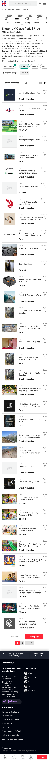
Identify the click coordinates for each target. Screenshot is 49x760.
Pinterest (31, 682)
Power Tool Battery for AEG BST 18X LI (30, 281)
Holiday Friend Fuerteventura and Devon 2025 (29, 452)
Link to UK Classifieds (10, 735)
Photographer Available (28, 186)
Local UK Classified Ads (11, 720)
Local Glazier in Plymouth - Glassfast (30, 374)
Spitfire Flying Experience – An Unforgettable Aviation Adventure (30, 125)
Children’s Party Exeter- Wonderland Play (29, 498)
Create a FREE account (38, 654)
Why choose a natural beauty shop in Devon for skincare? (31, 218)
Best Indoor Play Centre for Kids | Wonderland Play (30, 545)
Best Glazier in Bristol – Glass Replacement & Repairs (28, 358)
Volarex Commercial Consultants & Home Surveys (27, 172)
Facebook (32, 677)
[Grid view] (41, 83)
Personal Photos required (29, 342)
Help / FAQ (6, 727)
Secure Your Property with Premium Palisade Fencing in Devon (30, 436)
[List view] (45, 83)
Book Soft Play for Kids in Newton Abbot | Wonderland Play (30, 592)
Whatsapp (32, 673)
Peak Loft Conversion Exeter (31, 295)
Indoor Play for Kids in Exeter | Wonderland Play (29, 576)
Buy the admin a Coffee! (11, 731)
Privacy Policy (7, 716)
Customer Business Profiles (12, 739)
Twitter (31, 686)
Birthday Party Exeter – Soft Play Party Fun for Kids (30, 389)
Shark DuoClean (25, 264)
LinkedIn (31, 690)
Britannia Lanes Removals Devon (29, 110)
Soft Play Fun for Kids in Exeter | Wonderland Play (29, 607)
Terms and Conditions (10, 712)
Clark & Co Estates (26, 466)
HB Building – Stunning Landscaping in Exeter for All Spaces (31, 405)
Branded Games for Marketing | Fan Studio (28, 623)
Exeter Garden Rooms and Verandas (30, 421)
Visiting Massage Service (29, 140)
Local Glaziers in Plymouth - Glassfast (30, 312)
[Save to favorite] (45, 93)
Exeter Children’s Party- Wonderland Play (29, 514)
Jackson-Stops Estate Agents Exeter (28, 203)
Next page (34, 636)
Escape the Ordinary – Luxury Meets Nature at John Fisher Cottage (31, 234)
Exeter (23, 73)
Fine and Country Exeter (29, 482)
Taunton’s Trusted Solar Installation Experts (29, 156)
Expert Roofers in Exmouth (30, 248)
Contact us (6, 748)
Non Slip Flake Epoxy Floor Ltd (30, 94)
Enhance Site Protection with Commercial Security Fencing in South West (29, 327)
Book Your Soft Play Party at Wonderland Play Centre (30, 560)
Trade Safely (7, 723)
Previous (15, 636)
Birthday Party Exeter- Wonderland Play (28, 529)
